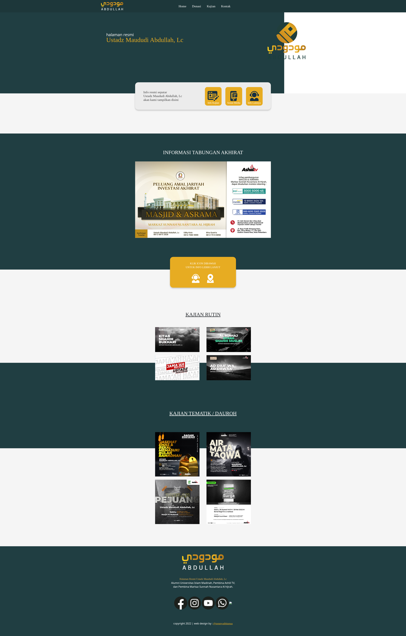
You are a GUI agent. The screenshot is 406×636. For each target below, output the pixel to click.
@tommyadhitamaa (223, 623)
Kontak (225, 6)
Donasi (196, 6)
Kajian (211, 6)
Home (182, 6)
